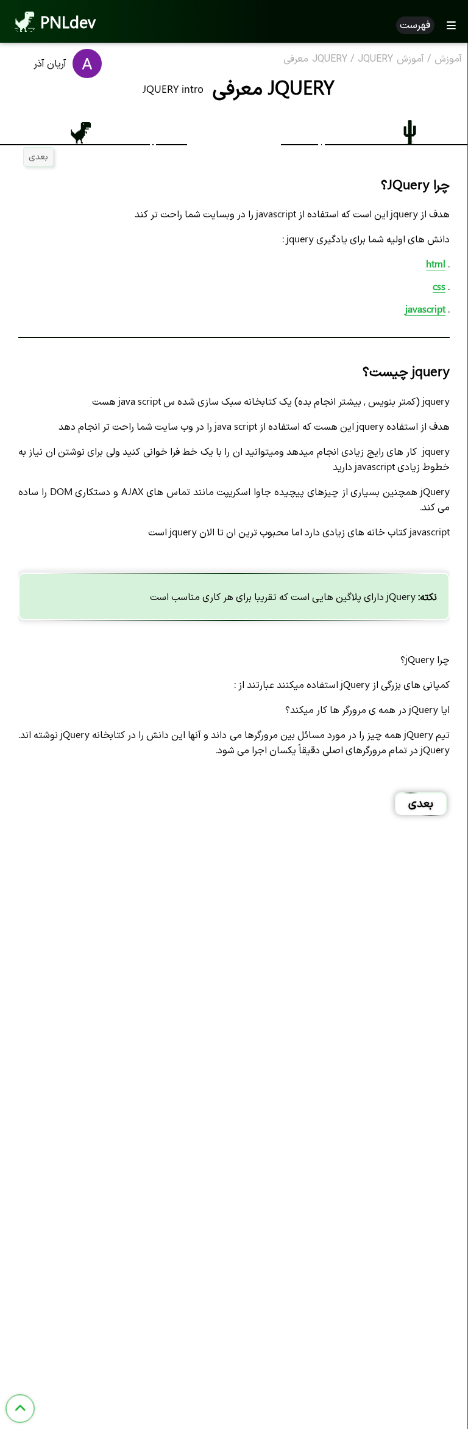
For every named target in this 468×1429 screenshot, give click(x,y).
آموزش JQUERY (391, 59)
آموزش (448, 59)
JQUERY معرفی (315, 59)
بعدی (38, 156)
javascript (425, 308)
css (439, 286)
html (435, 263)
